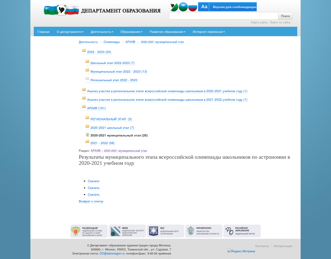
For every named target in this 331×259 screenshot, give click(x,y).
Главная (43, 31)
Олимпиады (112, 42)
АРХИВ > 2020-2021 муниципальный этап (119, 151)
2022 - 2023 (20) (99, 51)
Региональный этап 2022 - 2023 (114, 80)
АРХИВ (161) (96, 108)
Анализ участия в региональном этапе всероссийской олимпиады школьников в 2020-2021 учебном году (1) (167, 91)
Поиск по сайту (280, 22)
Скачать (94, 181)
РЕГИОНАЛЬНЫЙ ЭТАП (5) (111, 119)
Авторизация (283, 245)
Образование (130, 31)
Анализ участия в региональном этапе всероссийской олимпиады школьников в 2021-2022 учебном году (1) (167, 99)
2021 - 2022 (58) (103, 143)
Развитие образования (166, 31)
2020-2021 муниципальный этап (162, 42)
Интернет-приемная (208, 31)
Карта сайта (259, 22)
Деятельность (101, 31)
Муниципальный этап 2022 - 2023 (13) (119, 71)
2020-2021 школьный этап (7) (112, 127)
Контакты (262, 245)
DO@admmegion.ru (112, 253)
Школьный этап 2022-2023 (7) (113, 62)
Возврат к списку (91, 201)
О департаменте (69, 31)
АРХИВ (130, 42)
